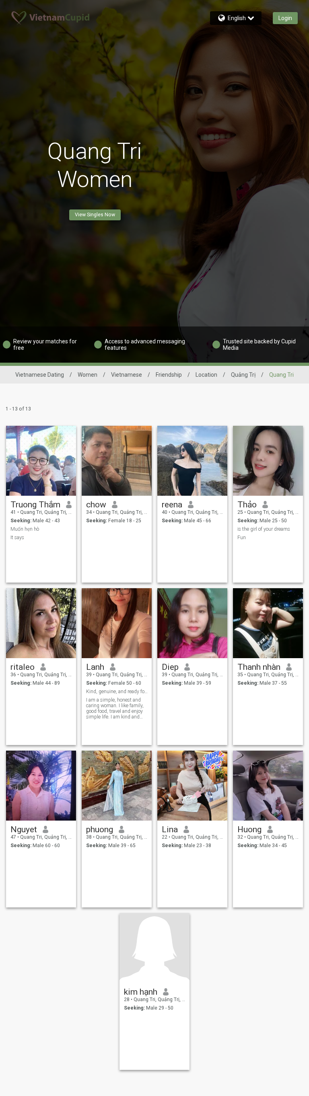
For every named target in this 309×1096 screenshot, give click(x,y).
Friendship (169, 374)
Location (206, 374)
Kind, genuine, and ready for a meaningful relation (117, 691)
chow (96, 504)
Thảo (247, 504)
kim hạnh (140, 992)
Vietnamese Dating (39, 374)
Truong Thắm (35, 504)
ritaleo (22, 667)
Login (285, 18)
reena (172, 504)
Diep (170, 667)
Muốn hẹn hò (24, 529)
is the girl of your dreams (263, 529)
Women (87, 374)
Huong (249, 829)
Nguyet (23, 829)
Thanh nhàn (258, 667)
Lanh (95, 667)
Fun (241, 537)
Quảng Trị (243, 374)
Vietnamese (126, 374)
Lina (170, 829)
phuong (99, 829)
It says (17, 537)
